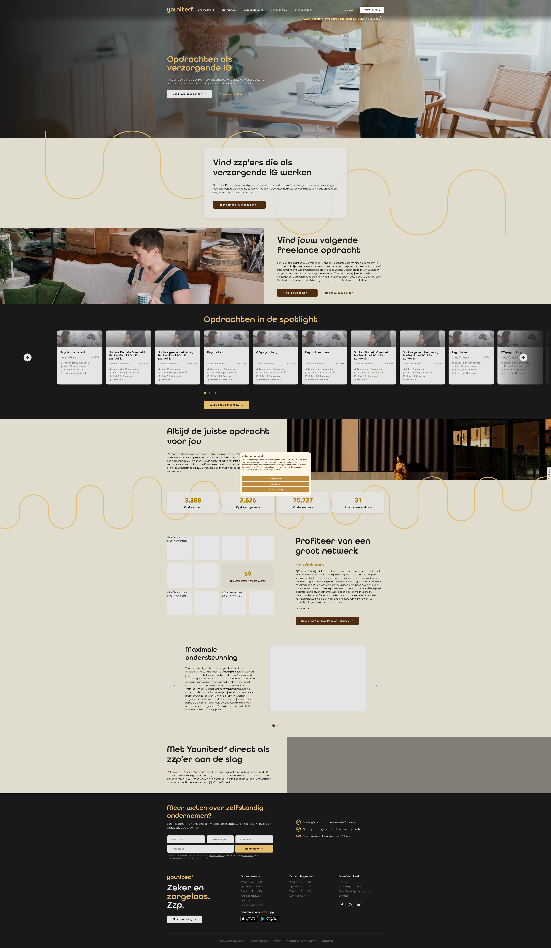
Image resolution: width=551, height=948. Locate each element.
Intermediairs (229, 9)
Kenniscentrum (278, 9)
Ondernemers (206, 9)
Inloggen (349, 10)
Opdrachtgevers (253, 9)
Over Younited (303, 9)
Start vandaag (372, 10)
